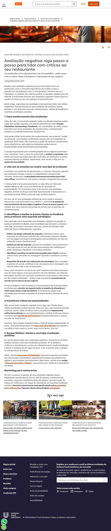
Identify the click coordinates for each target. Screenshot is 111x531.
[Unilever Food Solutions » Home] (18, 3)
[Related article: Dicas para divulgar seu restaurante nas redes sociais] (89, 409)
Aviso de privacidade (39, 490)
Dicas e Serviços (10, 473)
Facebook (64, 491)
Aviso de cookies (37, 495)
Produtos (7, 478)
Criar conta (93, 4)
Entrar (83, 4)
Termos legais (36, 486)
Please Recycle (36, 481)
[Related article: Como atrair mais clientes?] (55, 409)
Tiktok (91, 491)
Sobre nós (7, 469)
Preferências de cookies (40, 471)
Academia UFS (9, 493)
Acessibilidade (36, 500)
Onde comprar (9, 488)
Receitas (7, 483)
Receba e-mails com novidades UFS (39, 465)
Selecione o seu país (38, 476)
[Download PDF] (102, 46)
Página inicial (9, 464)
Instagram (78, 491)
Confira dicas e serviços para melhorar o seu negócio (17, 424)
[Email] (108, 46)
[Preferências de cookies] (4, 527)
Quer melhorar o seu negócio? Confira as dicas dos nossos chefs (36, 54)
